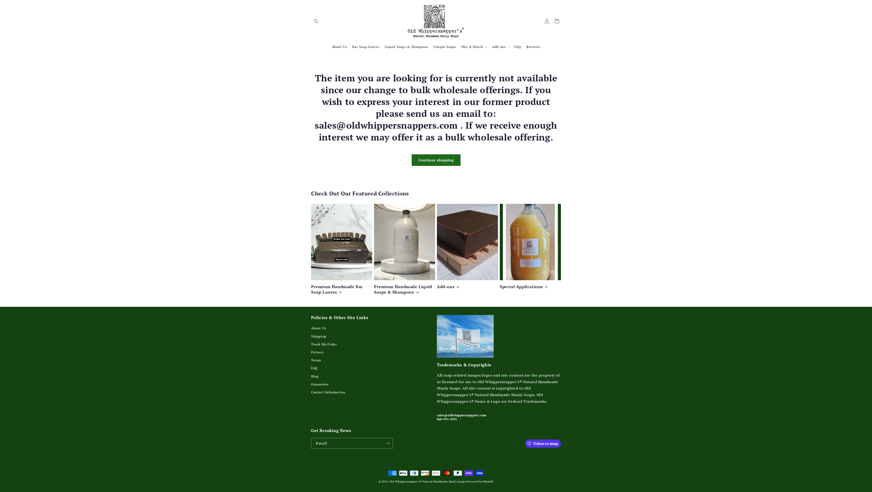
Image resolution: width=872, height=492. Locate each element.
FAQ (314, 368)
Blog (314, 376)
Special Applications (521, 286)
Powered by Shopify (479, 481)
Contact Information (328, 392)
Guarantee (320, 384)
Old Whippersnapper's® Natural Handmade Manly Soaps (427, 481)
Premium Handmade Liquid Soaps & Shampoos (403, 289)
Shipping (318, 336)
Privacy (317, 352)
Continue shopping (436, 160)
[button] (316, 21)
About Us (318, 328)
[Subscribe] (388, 443)
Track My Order (324, 344)
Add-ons (445, 286)
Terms (316, 360)
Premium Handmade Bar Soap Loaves (337, 289)
